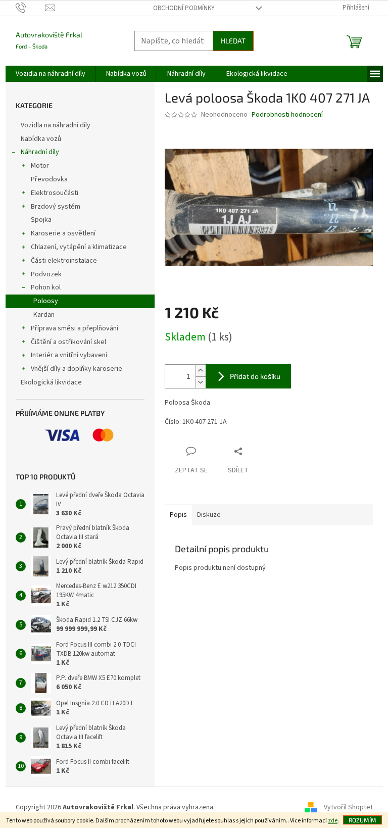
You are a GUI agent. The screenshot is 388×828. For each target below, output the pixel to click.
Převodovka (49, 179)
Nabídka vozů (42, 139)
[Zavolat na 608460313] (30, 7)
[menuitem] (50, 74)
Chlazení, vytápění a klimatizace (79, 247)
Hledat (233, 40)
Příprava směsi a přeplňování (74, 328)
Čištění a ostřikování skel (68, 342)
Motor (40, 166)
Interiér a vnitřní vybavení (69, 355)
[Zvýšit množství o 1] (201, 370)
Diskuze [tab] (209, 515)
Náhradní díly (40, 152)
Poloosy (45, 301)
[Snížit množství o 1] (201, 382)
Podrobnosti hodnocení (287, 115)
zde (332, 820)
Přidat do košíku (255, 376)
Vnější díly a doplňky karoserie (76, 369)
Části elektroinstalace (64, 261)
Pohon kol (46, 287)
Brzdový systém (55, 207)
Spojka (41, 220)
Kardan (44, 315)
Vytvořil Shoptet (348, 807)
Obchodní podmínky (184, 8)
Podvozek (46, 274)
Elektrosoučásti (54, 193)
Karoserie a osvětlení (63, 233)
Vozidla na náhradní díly (56, 125)
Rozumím (362, 819)
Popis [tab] (178, 515)
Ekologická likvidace (52, 382)
